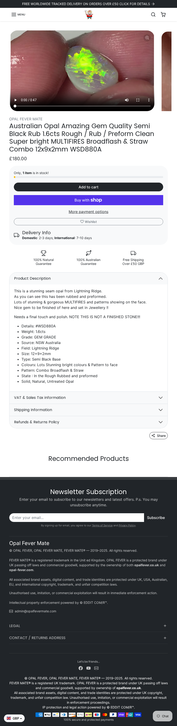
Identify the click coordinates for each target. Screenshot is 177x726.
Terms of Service (102, 525)
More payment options (88, 211)
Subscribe (156, 517)
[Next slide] (166, 469)
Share (161, 436)
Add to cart (88, 187)
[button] (18, 14)
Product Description (32, 278)
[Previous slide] (10, 469)
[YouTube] (88, 668)
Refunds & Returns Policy (36, 422)
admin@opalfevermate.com (35, 611)
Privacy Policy (127, 525)
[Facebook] (81, 668)
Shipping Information (33, 409)
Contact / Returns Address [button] (37, 637)
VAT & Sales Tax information (40, 397)
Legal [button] (14, 625)
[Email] (96, 668)
